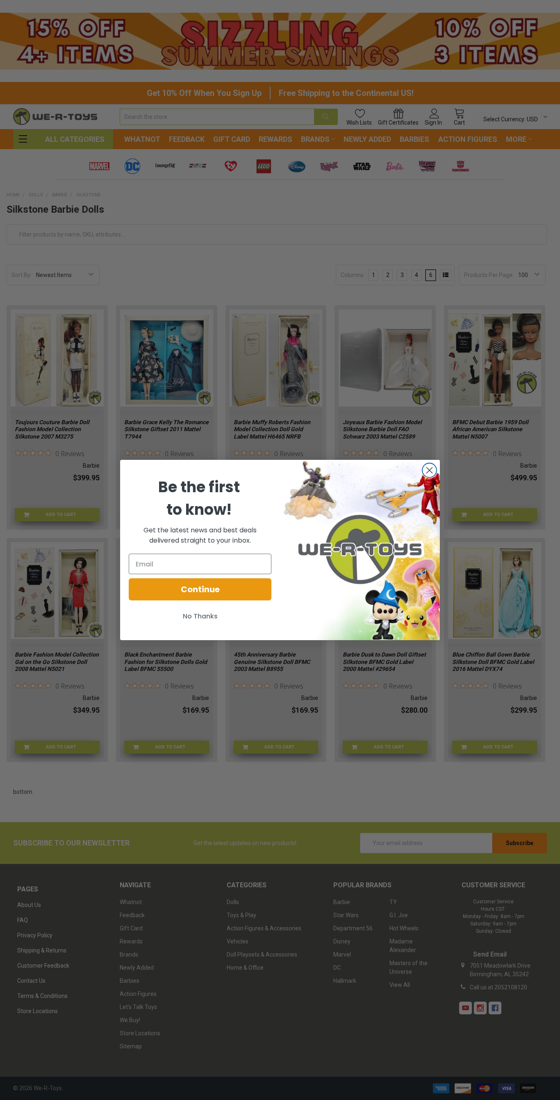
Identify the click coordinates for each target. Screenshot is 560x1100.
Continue (200, 589)
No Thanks (200, 616)
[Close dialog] (429, 470)
